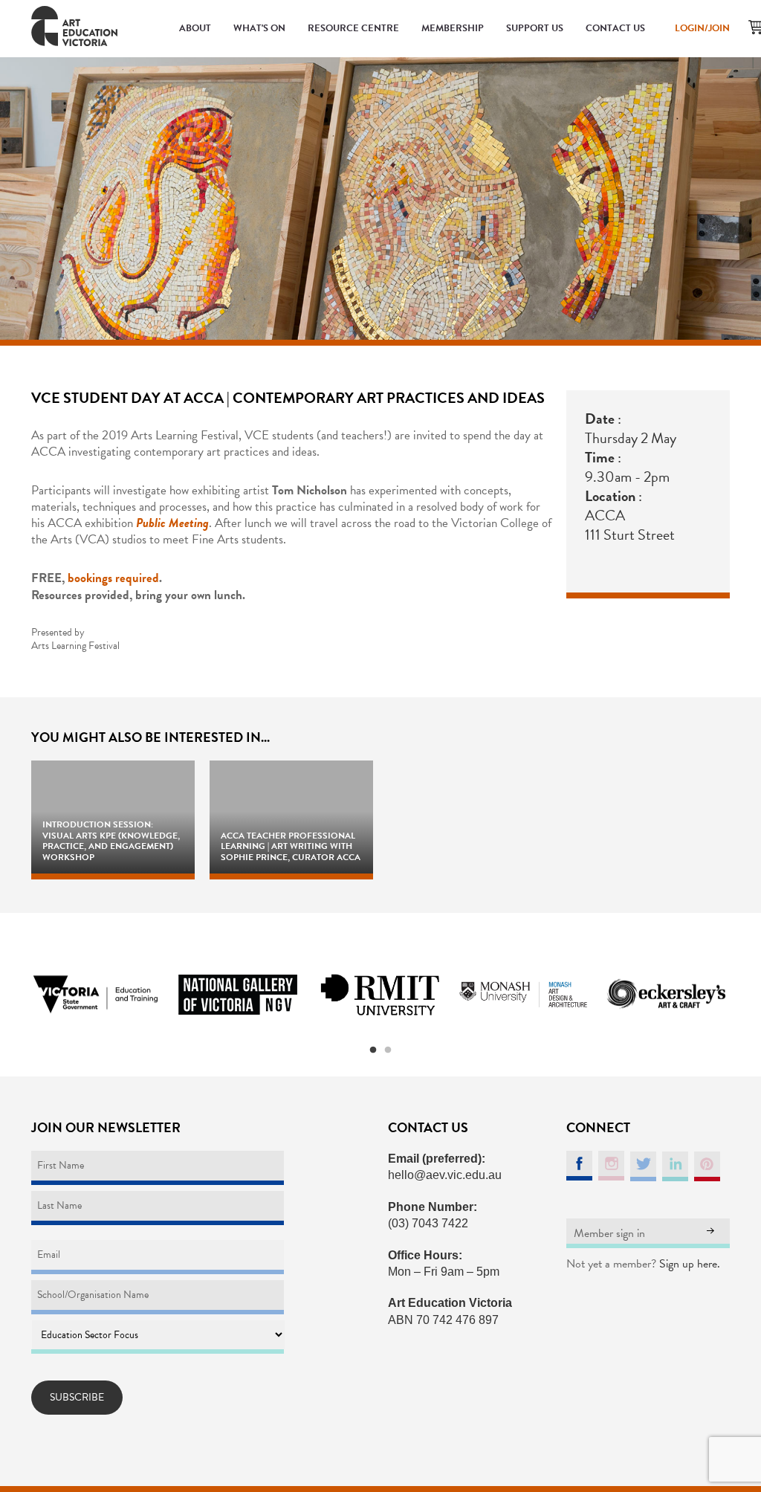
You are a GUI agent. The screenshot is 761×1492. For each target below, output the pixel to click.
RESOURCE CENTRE (353, 28)
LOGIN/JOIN (702, 28)
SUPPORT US (534, 28)
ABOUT (195, 28)
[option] (95, 995)
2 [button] (387, 1050)
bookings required (113, 578)
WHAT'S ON (259, 28)
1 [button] (373, 1050)
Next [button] (748, 994)
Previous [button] (12, 994)
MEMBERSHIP (452, 28)
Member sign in (609, 1233)
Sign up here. (689, 1264)
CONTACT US (615, 28)
